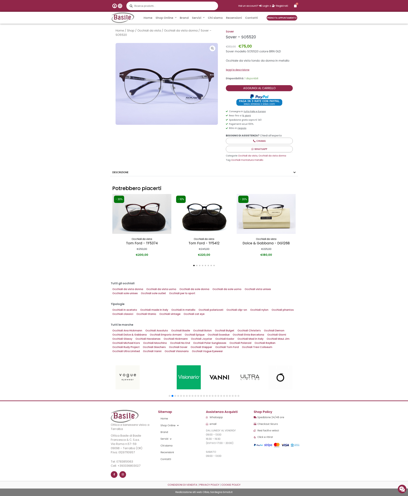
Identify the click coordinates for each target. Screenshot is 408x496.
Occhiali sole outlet (153, 293)
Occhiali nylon (259, 310)
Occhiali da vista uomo (161, 289)
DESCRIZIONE (120, 172)
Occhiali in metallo (183, 310)
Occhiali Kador (224, 339)
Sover (230, 31)
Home (148, 18)
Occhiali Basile (180, 330)
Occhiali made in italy (154, 310)
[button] (212, 48)
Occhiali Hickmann (176, 339)
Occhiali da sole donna (194, 289)
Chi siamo (215, 18)
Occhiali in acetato (124, 310)
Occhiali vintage (169, 314)
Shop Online (164, 18)
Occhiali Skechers (154, 347)
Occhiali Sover (178, 347)
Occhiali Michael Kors (126, 343)
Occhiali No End (180, 343)
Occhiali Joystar (201, 339)
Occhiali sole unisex (125, 293)
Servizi (196, 18)
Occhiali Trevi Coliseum (257, 347)
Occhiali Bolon (202, 330)
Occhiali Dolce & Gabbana (129, 335)
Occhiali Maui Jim (278, 339)
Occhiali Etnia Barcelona (248, 335)
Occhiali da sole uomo (226, 289)
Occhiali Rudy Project (126, 347)
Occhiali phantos (283, 310)
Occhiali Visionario (177, 351)
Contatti (251, 18)
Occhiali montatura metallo (247, 160)
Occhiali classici (122, 314)
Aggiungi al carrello (259, 88)
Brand (184, 18)
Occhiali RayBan (265, 343)
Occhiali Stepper (201, 347)
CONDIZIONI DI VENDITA (182, 485)
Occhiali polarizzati (211, 310)
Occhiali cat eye (194, 314)
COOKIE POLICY (230, 485)
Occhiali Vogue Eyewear (207, 351)
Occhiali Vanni (152, 351)
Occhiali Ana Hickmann (127, 330)
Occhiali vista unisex (258, 289)
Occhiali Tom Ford (227, 347)
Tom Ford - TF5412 (204, 243)
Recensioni (234, 18)
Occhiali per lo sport (182, 293)
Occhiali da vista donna (181, 30)
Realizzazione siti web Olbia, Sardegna (198, 492)
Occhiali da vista (149, 30)
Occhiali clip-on (236, 310)
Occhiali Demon (274, 330)
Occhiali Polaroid (240, 343)
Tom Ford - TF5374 (142, 243)
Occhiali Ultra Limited (126, 351)
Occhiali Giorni (276, 335)
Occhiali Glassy (122, 339)
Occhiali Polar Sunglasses (209, 343)
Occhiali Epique (194, 335)
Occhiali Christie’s (249, 330)
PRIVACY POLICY (209, 485)
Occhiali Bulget (224, 330)
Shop (130, 30)
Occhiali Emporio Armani (166, 335)
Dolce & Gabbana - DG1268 (266, 243)
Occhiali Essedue (218, 335)
